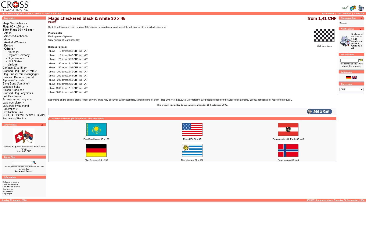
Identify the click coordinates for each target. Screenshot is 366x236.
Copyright (7, 193)
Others (37, 13)
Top (3, 13)
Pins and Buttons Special (18, 77)
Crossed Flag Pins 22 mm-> (20, 70)
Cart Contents (344, 13)
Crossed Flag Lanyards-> (18, 93)
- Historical (12, 51)
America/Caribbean (16, 36)
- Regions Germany (18, 55)
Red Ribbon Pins (13, 112)
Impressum (8, 191)
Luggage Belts (11, 86)
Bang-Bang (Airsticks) (16, 83)
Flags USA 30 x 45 (192, 139)
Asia (7, 39)
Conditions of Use (11, 187)
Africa (7, 32)
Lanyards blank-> (13, 102)
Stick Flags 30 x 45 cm (19, 13)
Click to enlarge (324, 46)
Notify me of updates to (357, 41)
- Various (48, 13)
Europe (8, 45)
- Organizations (15, 58)
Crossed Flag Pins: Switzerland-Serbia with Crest (24, 147)
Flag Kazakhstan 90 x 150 (96, 139)
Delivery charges (11, 182)
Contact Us (8, 189)
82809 (58, 13)
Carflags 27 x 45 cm (15, 67)
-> (19, 29)
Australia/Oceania (15, 42)
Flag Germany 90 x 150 (96, 160)
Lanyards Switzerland (16, 105)
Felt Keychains (12, 96)
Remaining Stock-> (14, 118)
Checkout (359, 13)
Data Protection (10, 184)
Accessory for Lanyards (17, 99)
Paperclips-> (10, 108)
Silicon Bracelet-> (13, 89)
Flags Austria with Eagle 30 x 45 (288, 139)
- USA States (14, 61)
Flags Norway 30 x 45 (288, 160)
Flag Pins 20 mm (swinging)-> (21, 74)
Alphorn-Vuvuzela (13, 80)
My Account (328, 13)
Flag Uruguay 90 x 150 (192, 160)
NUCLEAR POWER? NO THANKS (24, 115)
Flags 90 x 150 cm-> (15, 26)
